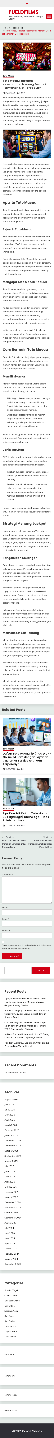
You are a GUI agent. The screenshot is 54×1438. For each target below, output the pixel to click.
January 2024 (11, 1259)
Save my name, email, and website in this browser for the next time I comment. (26, 947)
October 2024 (11, 1212)
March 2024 (10, 1248)
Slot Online (9, 1321)
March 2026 (10, 1125)
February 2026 (11, 1130)
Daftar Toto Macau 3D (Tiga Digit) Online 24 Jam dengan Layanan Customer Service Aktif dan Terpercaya (27, 759)
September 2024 (12, 1217)
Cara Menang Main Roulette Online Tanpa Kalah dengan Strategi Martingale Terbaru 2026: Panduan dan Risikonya (25, 1025)
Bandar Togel (11, 1290)
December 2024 (12, 1202)
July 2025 (9, 1166)
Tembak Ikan (10, 1326)
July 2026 (9, 1104)
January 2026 (11, 1135)
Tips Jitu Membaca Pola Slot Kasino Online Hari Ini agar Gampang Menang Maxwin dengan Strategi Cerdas (25, 1002)
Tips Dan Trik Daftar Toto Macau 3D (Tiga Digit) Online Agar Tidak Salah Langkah (26, 816)
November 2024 (12, 1207)
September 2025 (12, 1156)
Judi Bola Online (12, 1300)
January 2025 (11, 1197)
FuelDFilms (23, 12)
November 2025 (12, 1145)
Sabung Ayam (11, 1310)
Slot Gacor (9, 1316)
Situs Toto (9, 1354)
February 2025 (11, 1191)
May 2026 (9, 1114)
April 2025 (9, 1181)
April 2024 (9, 1243)
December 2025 (12, 1140)
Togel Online (10, 1331)
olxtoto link (9, 1375)
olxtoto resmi (10, 1410)
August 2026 (11, 1099)
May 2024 (9, 1238)
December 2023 (12, 1264)
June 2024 (9, 1233)
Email (5, 919)
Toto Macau (8, 76)
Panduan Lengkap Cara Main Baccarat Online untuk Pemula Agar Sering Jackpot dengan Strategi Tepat (26, 1014)
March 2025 (10, 1186)
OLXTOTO (37, 1430)
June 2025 (9, 1171)
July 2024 (9, 1228)
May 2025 (9, 1176)
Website (6, 930)
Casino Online (11, 1295)
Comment (7, 874)
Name (6, 907)
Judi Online (9, 1305)
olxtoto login (10, 1394)
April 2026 (9, 1119)
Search (40, 970)
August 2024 (11, 1222)
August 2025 (11, 1161)
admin (22, 93)
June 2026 (9, 1109)
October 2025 (11, 1150)
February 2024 (11, 1253)
